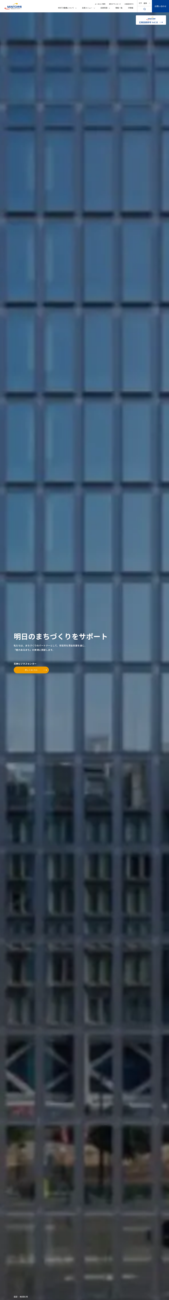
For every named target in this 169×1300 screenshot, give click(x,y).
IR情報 (130, 8)
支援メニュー (87, 8)
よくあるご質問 (100, 4)
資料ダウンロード (115, 4)
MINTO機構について (66, 8)
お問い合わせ (160, 6)
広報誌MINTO (129, 4)
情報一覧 (118, 8)
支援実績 (103, 8)
